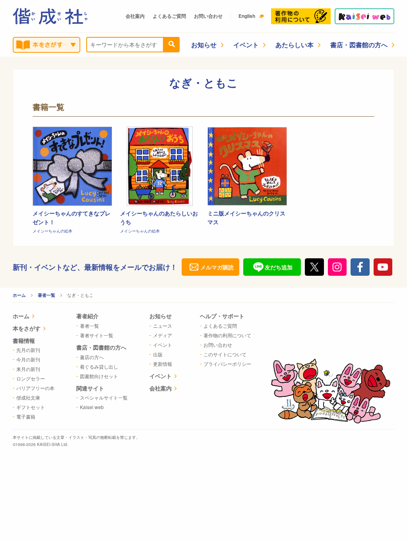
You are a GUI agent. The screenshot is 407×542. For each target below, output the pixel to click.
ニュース (162, 325)
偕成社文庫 (28, 397)
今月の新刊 (28, 359)
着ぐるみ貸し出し (99, 366)
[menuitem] (33, 317)
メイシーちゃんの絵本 (52, 231)
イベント (246, 44)
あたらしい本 (294, 44)
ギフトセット (30, 407)
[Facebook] (360, 267)
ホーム (19, 295)
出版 (158, 354)
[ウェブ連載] (364, 16)
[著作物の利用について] (301, 16)
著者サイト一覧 (96, 335)
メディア (162, 335)
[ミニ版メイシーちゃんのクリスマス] (247, 166)
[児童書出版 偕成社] (50, 16)
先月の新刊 (28, 349)
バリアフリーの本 (35, 387)
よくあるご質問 (169, 15)
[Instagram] (337, 267)
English (246, 15)
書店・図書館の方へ (359, 44)
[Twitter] (314, 267)
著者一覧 (46, 295)
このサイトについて (225, 354)
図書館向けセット (99, 376)
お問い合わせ (208, 15)
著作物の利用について (227, 335)
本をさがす (27, 328)
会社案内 (135, 15)
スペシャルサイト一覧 (104, 397)
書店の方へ (92, 357)
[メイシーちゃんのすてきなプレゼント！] (72, 166)
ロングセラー (30, 378)
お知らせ (204, 44)
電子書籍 (25, 416)
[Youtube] (383, 267)
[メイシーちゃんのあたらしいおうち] (160, 166)
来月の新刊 (28, 368)
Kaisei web (92, 407)
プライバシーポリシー (227, 363)
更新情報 (162, 363)
